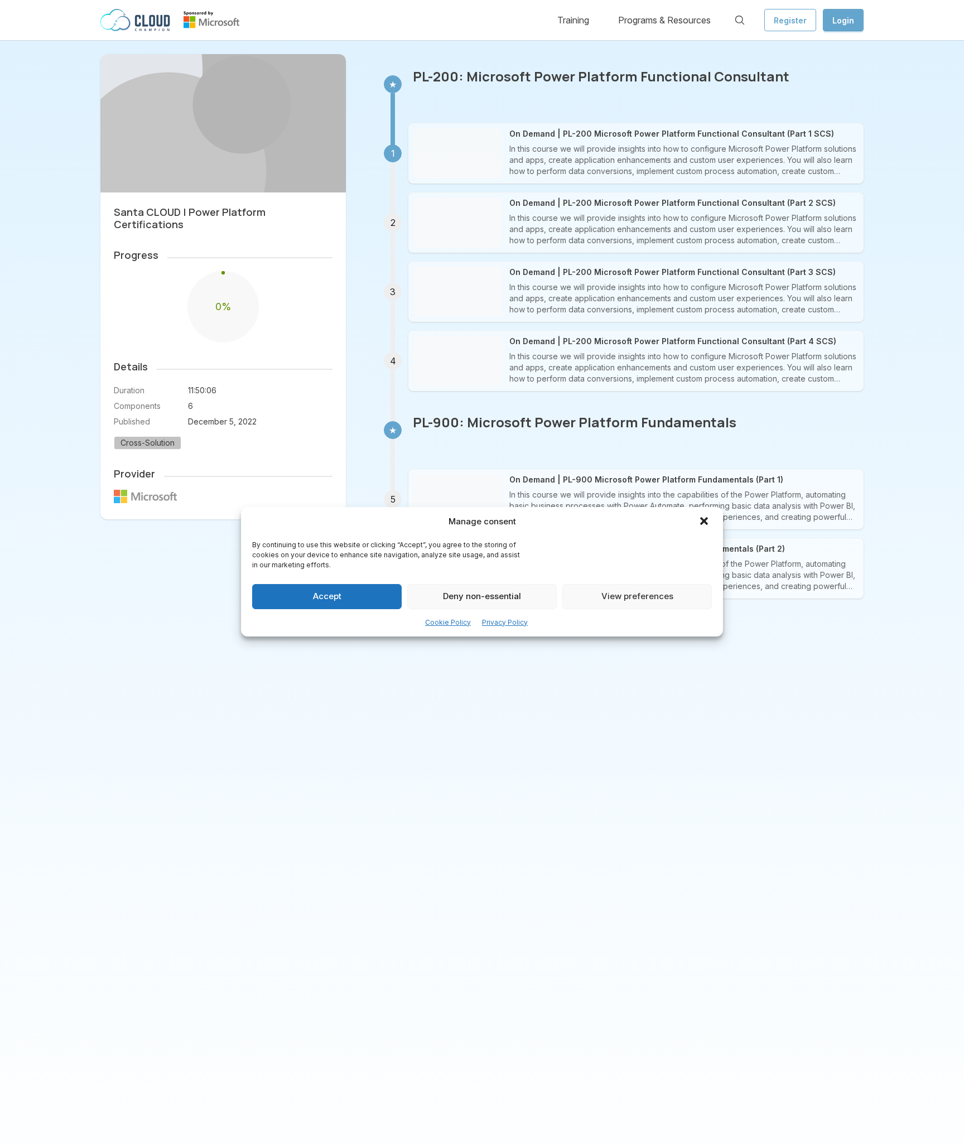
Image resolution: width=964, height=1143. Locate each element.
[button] (705, 522)
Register (790, 20)
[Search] (740, 20)
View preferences (637, 596)
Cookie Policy (448, 622)
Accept (327, 596)
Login (843, 20)
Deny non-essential (482, 596)
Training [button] (573, 20)
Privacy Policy (505, 622)
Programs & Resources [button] (664, 20)
